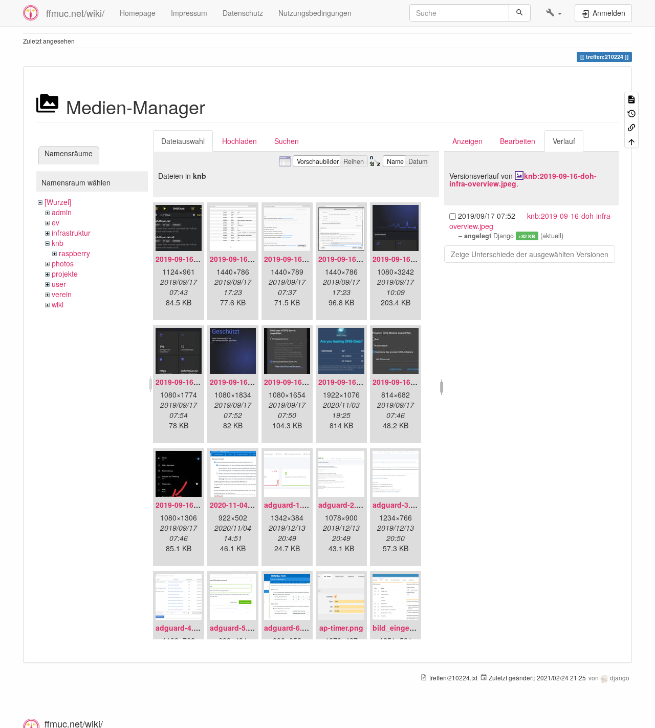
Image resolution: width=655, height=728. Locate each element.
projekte (65, 273)
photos (63, 263)
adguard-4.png (181, 627)
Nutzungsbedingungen (315, 13)
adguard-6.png (290, 627)
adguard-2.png (344, 505)
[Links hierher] (631, 126)
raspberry (74, 253)
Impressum (189, 13)
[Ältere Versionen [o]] (631, 112)
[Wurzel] (58, 202)
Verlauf (564, 141)
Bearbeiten (517, 141)
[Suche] (520, 13)
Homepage (138, 13)
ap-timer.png (341, 627)
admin (62, 212)
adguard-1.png (290, 505)
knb (57, 243)
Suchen (286, 141)
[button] (554, 13)
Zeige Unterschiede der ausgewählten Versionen (529, 254)
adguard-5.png (235, 627)
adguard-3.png (398, 505)
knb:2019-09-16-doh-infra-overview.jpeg (523, 180)
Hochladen (239, 141)
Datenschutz (243, 13)
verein (62, 294)
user (59, 284)
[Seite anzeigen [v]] (631, 98)
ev (55, 222)
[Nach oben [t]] (631, 140)
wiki (57, 304)
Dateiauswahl (183, 141)
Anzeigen (467, 141)
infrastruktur (71, 232)
